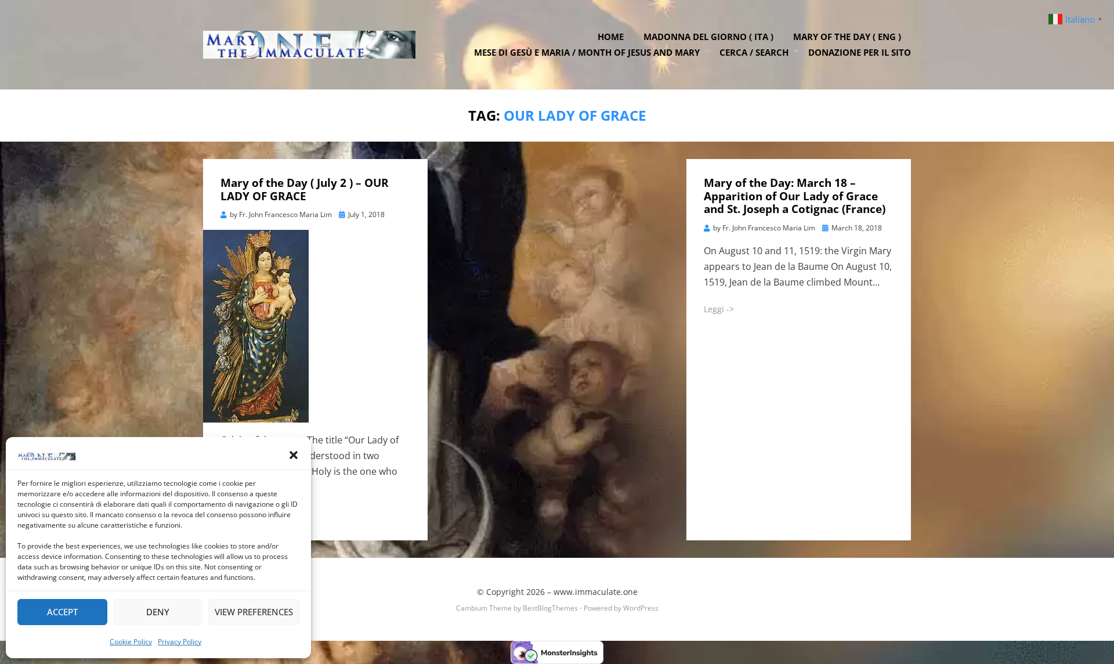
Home (611, 36)
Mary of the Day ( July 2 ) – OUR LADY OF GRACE (304, 189)
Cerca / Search (754, 52)
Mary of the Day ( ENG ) (847, 36)
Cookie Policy (131, 642)
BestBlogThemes (550, 608)
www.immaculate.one (596, 591)
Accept (62, 612)
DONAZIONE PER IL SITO (859, 52)
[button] (293, 455)
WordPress (641, 608)
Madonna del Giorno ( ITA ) (708, 36)
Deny (157, 612)
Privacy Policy (179, 642)
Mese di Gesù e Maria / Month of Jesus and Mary (587, 52)
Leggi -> (719, 309)
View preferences (254, 612)
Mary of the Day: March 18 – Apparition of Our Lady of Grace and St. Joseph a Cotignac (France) (794, 196)
